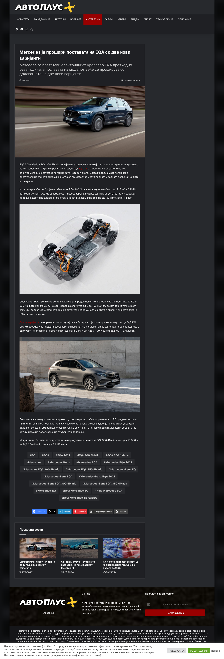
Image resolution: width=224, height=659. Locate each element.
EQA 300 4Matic (88, 455)
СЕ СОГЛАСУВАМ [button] (199, 650)
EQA (46, 455)
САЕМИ (108, 19)
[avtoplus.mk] (45, 7)
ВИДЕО (135, 19)
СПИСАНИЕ (184, 19)
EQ (33, 455)
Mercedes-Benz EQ (123, 469)
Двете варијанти (29, 322)
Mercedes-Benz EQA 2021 (98, 476)
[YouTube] (49, 613)
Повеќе (215, 650)
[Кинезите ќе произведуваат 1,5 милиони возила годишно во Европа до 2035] (121, 548)
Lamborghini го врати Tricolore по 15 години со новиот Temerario (37, 564)
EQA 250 (83, 168)
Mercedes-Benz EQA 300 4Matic (54, 483)
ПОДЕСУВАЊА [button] (176, 650)
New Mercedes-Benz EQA (80, 497)
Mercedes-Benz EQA (58, 476)
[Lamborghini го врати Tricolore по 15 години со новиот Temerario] (38, 548)
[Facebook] (45, 613)
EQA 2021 (63, 455)
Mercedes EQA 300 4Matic (41, 469)
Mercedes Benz (60, 462)
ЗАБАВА (121, 19)
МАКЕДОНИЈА (42, 19)
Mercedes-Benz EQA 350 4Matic (105, 483)
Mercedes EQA (87, 462)
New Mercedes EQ (76, 490)
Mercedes (34, 462)
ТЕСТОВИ (60, 19)
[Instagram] (53, 613)
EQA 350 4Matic (118, 455)
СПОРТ (147, 19)
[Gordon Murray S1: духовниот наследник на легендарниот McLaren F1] (79, 548)
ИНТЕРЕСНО (93, 19)
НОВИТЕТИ (23, 19)
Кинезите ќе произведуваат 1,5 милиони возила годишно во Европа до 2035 (120, 564)
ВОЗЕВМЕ (75, 19)
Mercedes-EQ (47, 490)
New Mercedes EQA (109, 490)
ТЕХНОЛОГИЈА (164, 19)
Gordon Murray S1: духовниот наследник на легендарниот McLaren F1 (78, 564)
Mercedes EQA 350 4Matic (84, 469)
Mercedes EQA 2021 (119, 462)
